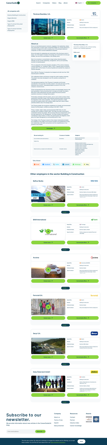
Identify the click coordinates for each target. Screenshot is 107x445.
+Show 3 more (82, 197)
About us (57, 417)
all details (64, 212)
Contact (72, 417)
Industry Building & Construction (16, 15)
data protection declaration (58, 442)
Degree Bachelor (12, 18)
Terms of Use (58, 420)
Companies (46, 3)
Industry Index (74, 423)
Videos (54, 3)
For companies (92, 3)
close (81, 441)
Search (38, 3)
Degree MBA (10, 21)
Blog (60, 3)
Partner (72, 420)
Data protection (59, 425)
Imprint (56, 423)
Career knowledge (76, 425)
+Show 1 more (82, 273)
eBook (66, 3)
